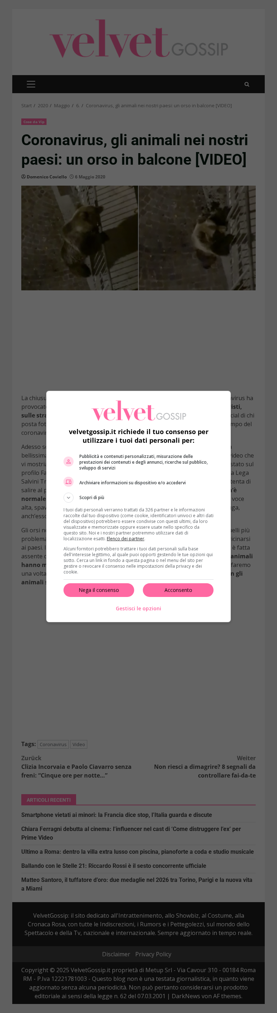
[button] (138, 498)
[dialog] (138, 506)
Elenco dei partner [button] (125, 539)
